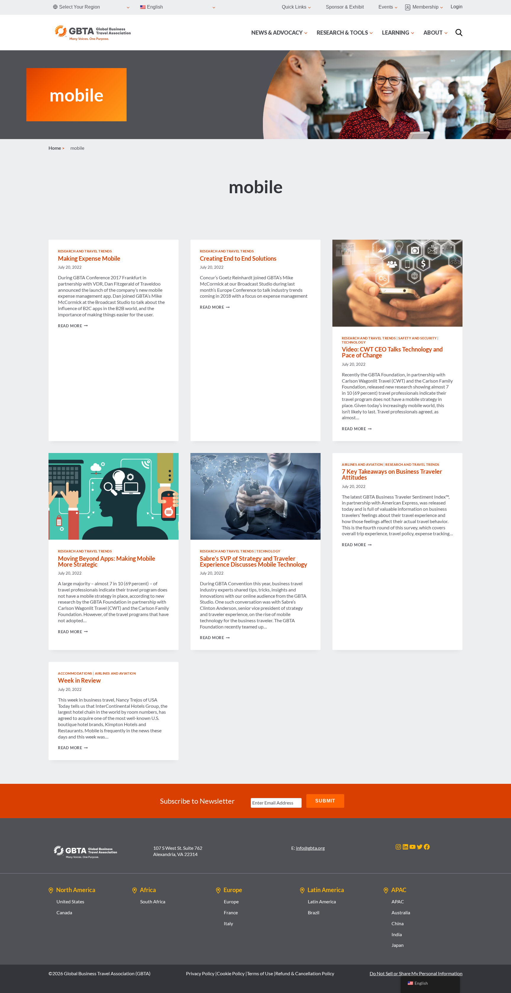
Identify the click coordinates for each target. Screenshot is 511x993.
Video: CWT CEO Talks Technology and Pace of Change (392, 352)
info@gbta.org (310, 848)
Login (457, 6)
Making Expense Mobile (89, 258)
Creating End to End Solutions (238, 258)
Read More (73, 325)
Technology (354, 342)
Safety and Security (417, 338)
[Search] (459, 32)
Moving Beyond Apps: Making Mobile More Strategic (106, 561)
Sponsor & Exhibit (345, 6)
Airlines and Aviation (362, 464)
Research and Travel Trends (85, 251)
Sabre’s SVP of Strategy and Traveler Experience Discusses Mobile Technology (253, 561)
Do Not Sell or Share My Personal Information (416, 973)
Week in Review (79, 680)
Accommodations (75, 673)
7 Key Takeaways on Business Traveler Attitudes (392, 474)
